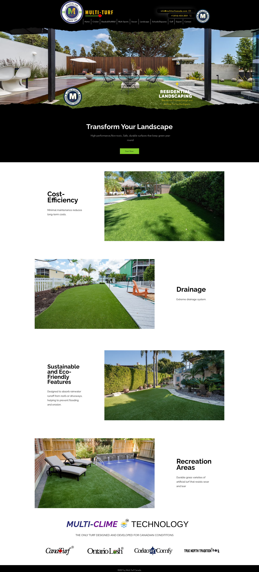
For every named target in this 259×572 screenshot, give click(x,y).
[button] (95, 21)
